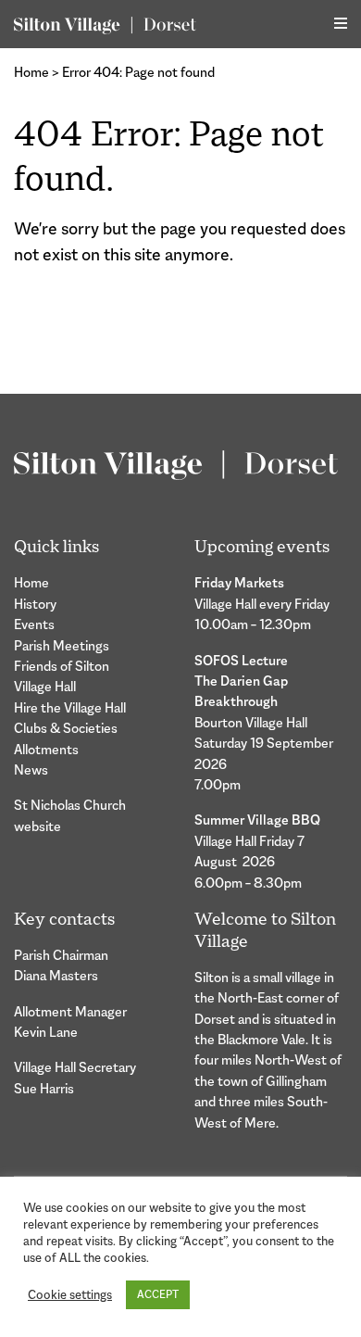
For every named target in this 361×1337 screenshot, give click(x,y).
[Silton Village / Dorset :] (105, 24)
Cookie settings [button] (70, 1295)
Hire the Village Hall (70, 707)
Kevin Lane (46, 1032)
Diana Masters (56, 975)
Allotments (46, 749)
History (35, 603)
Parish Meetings (61, 645)
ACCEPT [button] (158, 1294)
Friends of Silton (61, 666)
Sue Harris (44, 1088)
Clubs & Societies (66, 728)
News (31, 769)
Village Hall (45, 686)
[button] (340, 23)
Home (31, 72)
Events (34, 624)
